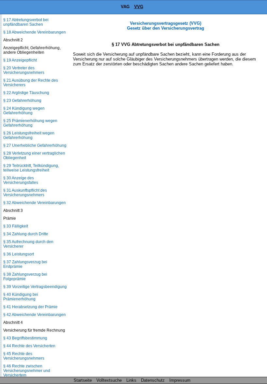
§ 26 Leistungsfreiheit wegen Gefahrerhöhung (28, 135)
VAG (125, 6)
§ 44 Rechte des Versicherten (29, 346)
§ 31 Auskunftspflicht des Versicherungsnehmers (25, 192)
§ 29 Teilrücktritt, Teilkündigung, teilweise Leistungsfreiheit (31, 167)
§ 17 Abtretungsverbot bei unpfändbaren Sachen (26, 22)
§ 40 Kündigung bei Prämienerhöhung (20, 296)
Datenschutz (153, 380)
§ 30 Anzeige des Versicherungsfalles (20, 180)
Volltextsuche (109, 380)
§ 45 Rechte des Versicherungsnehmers (23, 356)
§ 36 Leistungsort (18, 254)
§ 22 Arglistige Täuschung (26, 92)
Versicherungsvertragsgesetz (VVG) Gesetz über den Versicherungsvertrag (165, 26)
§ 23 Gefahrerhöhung (22, 100)
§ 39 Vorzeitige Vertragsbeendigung (35, 286)
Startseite (83, 380)
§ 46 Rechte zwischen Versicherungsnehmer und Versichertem (26, 370)
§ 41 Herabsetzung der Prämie (30, 307)
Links (131, 380)
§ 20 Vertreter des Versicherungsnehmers (23, 70)
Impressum (179, 380)
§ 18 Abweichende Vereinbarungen (34, 32)
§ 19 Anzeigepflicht (20, 60)
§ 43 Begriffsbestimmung (25, 338)
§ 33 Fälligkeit (15, 226)
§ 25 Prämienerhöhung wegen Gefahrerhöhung (30, 123)
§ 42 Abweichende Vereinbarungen (34, 314)
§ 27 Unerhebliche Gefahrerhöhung (34, 145)
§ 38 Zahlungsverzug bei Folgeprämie (25, 276)
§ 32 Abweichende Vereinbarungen (34, 202)
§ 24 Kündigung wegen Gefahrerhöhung (24, 110)
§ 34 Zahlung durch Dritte (25, 234)
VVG (138, 6)
